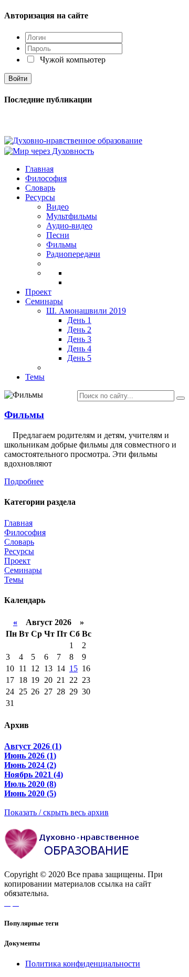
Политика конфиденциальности (82, 963)
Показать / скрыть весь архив (56, 812)
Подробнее (24, 481)
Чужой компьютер (72, 59)
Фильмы (24, 414)
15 (73, 668)
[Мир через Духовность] (49, 149)
